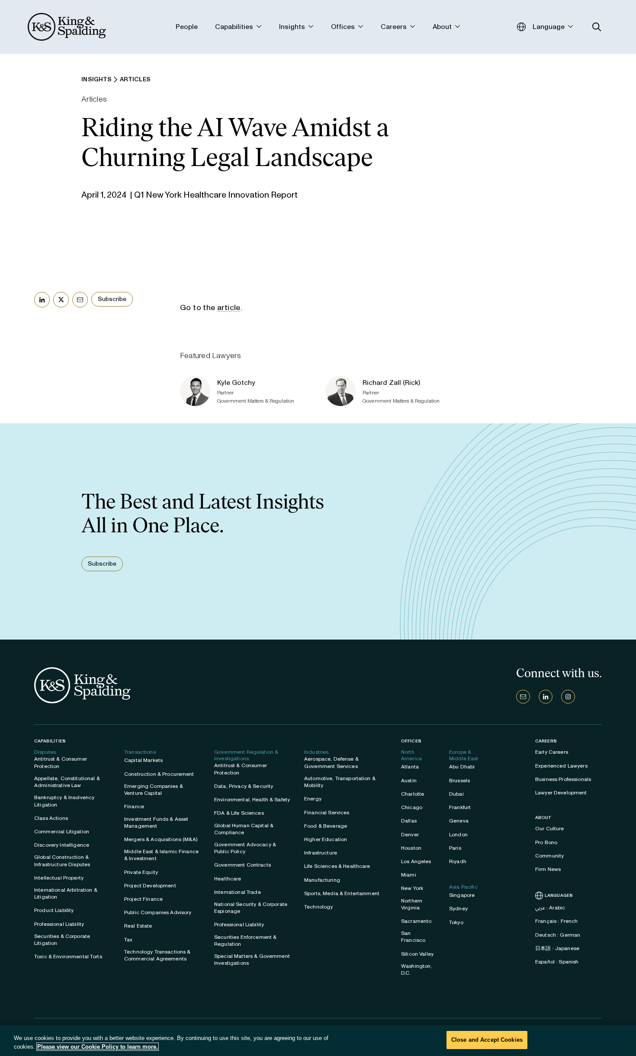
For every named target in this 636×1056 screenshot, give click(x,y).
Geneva (459, 821)
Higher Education (325, 839)
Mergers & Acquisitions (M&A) (160, 839)
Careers (546, 741)
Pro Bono (546, 842)
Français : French (556, 921)
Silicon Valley (417, 954)
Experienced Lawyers (561, 766)
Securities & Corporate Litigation (62, 939)
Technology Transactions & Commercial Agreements (157, 955)
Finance (134, 806)
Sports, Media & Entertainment (341, 893)
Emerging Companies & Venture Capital (153, 789)
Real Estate (138, 926)
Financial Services (327, 813)
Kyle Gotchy (236, 382)
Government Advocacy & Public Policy (245, 848)
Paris (455, 848)
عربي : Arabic (550, 908)
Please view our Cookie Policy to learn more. (97, 1046)
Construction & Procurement (159, 774)
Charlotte (412, 794)
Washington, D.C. (416, 969)
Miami (408, 875)
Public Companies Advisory (158, 912)
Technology (318, 907)
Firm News (548, 869)
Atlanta (410, 767)
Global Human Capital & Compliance (243, 828)
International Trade (237, 892)
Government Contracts (242, 865)
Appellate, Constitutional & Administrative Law (67, 781)
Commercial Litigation (61, 832)
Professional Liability (59, 924)
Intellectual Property (59, 878)
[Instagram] (568, 697)
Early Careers (551, 752)
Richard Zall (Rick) (391, 382)
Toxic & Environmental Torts (68, 957)
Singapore (462, 895)
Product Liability (54, 910)
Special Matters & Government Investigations (252, 959)
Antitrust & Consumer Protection (60, 762)
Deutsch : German (557, 935)
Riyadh (457, 861)
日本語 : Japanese (557, 948)
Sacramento (416, 921)
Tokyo (456, 922)
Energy (312, 799)
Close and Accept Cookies (487, 1040)
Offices (411, 741)
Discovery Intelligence (61, 845)
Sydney (458, 909)
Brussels (459, 781)
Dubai (456, 794)
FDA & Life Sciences (239, 813)
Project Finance (143, 899)
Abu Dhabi (462, 767)
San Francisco (413, 936)
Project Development (150, 886)
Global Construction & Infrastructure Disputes (62, 860)
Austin (409, 781)
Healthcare (227, 879)
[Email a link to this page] (80, 299)
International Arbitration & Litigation (65, 893)
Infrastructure (320, 853)
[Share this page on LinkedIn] (42, 299)
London (458, 835)
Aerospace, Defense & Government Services (331, 762)
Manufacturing (322, 880)
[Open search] (596, 27)
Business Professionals (563, 779)
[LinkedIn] (545, 697)
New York (412, 888)
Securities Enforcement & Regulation (245, 940)
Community (549, 856)
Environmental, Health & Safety (252, 800)
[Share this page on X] (61, 299)
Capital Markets (143, 760)
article (229, 307)
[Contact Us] (523, 697)
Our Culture (549, 829)
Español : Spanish (556, 962)
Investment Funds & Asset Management (156, 822)
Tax (128, 940)
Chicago (411, 807)
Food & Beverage (325, 826)
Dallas (409, 821)
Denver (410, 835)
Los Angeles (416, 861)
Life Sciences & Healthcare (337, 866)
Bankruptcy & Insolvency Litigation (64, 800)
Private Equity (141, 872)
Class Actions (51, 818)
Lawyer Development (561, 793)
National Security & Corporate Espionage (250, 907)
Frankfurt (460, 807)
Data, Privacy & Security (243, 786)
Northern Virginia (411, 904)
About (543, 817)
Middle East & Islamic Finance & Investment (161, 854)
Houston (411, 848)
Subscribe (112, 299)
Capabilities (50, 741)
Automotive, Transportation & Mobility (340, 781)
